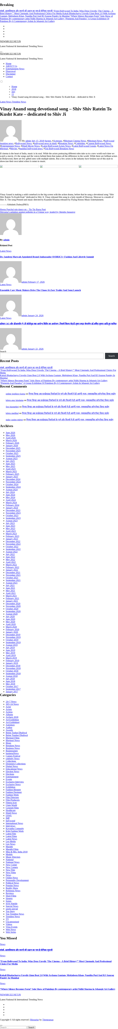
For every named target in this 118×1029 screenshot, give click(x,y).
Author (9, 727)
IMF (8, 818)
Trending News (19, 102)
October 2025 (12, 453)
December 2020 (13, 603)
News (8, 875)
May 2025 (10, 466)
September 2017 (13, 689)
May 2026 (10, 435)
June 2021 (10, 588)
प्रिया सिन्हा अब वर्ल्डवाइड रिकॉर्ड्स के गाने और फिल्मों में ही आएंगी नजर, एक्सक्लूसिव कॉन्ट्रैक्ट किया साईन (72, 394)
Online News (12, 877)
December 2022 (13, 541)
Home (8, 63)
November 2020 (13, 606)
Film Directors (12, 797)
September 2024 (13, 487)
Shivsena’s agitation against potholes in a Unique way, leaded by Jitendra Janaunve (37, 212)
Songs (8, 901)
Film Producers (13, 800)
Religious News (13, 890)
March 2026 (11, 440)
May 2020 (10, 621)
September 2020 (13, 611)
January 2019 (12, 663)
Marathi (9, 846)
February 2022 (12, 567)
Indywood (10, 820)
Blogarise (34, 1019)
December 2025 (13, 448)
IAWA (9, 815)
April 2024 (11, 500)
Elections (10, 774)
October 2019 (12, 640)
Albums (9, 714)
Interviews (10, 826)
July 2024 (10, 492)
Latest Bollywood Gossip (84, 146)
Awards (9, 730)
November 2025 (13, 451)
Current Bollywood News (99, 143)
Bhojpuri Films (12, 738)
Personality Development (17, 880)
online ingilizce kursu (15, 394)
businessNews (12, 753)
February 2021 (12, 598)
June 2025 (10, 463)
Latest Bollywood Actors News (56, 146)
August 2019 (12, 645)
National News (12, 862)
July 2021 (10, 585)
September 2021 (13, 580)
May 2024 (10, 497)
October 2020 (12, 609)
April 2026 (11, 438)
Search (3, 351)
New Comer (11, 865)
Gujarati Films (12, 808)
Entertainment (12, 776)
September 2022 (13, 549)
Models (9, 854)
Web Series (11, 932)
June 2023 (10, 526)
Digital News (12, 766)
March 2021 (11, 596)
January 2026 (12, 445)
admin (28, 141)
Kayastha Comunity (15, 828)
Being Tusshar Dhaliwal (17, 735)
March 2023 (11, 533)
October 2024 (12, 484)
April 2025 (11, 469)
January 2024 (12, 508)
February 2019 (12, 660)
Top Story (10, 911)
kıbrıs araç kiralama (14, 400)
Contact (9, 76)
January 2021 (12, 601)
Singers (9, 898)
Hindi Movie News (31, 146)
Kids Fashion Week (15, 831)
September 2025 (13, 456)
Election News (12, 771)
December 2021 (13, 572)
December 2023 (13, 510)
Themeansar (47, 1019)
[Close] (1, 1025)
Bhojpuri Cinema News (75, 141)
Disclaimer (11, 74)
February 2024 (12, 505)
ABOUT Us (11, 66)
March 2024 (11, 502)
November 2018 (13, 668)
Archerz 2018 (12, 717)
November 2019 (13, 637)
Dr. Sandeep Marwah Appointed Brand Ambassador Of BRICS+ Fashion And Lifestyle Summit (47, 257)
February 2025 (12, 474)
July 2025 (10, 461)
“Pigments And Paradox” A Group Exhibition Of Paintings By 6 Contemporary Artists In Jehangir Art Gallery (50, 383)
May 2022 (10, 559)
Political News (12, 883)
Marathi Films (12, 849)
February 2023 (12, 536)
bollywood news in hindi (45, 143)
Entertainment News (15, 68)
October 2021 (12, 577)
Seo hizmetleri (12, 406)
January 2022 (12, 570)
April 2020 (11, 624)
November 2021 (13, 575)
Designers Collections (16, 764)
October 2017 (12, 686)
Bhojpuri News (95, 141)
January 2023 (12, 539)
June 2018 (10, 681)
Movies (13, 148)
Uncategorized (12, 922)
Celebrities (80, 143)
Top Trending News (15, 914)
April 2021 (11, 593)
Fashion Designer (14, 792)
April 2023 (11, 531)
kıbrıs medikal (12, 413)
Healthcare (11, 810)
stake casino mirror (14, 419)
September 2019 (13, 642)
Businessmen (12, 751)
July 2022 (10, 554)
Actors (9, 709)
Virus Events (11, 927)
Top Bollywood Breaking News (59, 148)
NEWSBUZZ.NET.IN (10, 41)
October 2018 (12, 671)
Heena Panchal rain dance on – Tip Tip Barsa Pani (23, 209)
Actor (8, 707)
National (10, 859)
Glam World (11, 805)
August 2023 (12, 520)
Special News (12, 906)
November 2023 (13, 513)
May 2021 (10, 590)
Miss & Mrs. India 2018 (16, 852)
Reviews (10, 893)
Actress (9, 712)
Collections (11, 761)
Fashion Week (12, 795)
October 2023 (12, 515)
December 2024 (13, 479)
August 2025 (12, 458)
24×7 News (11, 701)
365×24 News (12, 704)
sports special (12, 909)
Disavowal (11, 71)
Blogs (8, 743)
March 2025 (11, 471)
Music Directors (13, 857)
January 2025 (12, 476)
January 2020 (12, 632)
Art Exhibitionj (12, 722)
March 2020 (11, 627)
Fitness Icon (11, 802)
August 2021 (12, 583)
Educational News (14, 769)
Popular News (12, 885)
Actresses (57, 141)
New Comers (12, 867)
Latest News (6, 102)
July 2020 (10, 616)
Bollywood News (24, 143)
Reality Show (12, 888)
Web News (11, 929)
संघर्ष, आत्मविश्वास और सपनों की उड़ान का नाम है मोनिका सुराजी (26, 367)
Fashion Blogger (13, 789)
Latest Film (11, 833)
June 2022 (10, 557)
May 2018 (10, 684)
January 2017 (12, 691)
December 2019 (13, 634)
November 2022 (13, 544)
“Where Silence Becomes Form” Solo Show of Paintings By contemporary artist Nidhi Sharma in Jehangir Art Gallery (53, 380)
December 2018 (13, 666)
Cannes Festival (13, 756)
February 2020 (12, 629)
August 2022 (12, 552)
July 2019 (10, 647)
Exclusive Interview (15, 782)
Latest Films (11, 836)
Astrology (10, 725)
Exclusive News (13, 784)
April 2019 (11, 655)
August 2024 (12, 489)
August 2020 (12, 614)
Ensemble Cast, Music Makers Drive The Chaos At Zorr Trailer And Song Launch (40, 290)
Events (9, 779)
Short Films (11, 896)
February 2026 (12, 443)
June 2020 (10, 619)
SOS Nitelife (11, 903)
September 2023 (13, 518)
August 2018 (12, 676)
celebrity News (12, 758)
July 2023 (10, 523)
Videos (9, 924)
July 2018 (10, 678)
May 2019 (10, 653)
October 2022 (12, 546)
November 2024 (13, 482)
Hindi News (11, 813)
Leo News (10, 844)
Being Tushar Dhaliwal (16, 732)
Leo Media (11, 841)
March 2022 (11, 564)
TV (7, 919)
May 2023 (10, 528)
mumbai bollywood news (30, 148)
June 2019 (10, 650)
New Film (10, 870)
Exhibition (10, 787)
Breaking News (66, 143)
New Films (11, 872)
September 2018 (13, 673)
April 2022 (11, 562)
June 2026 (10, 432)
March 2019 (11, 658)
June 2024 (10, 495)
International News (14, 823)
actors (48, 141)
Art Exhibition (12, 719)
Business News (13, 748)
